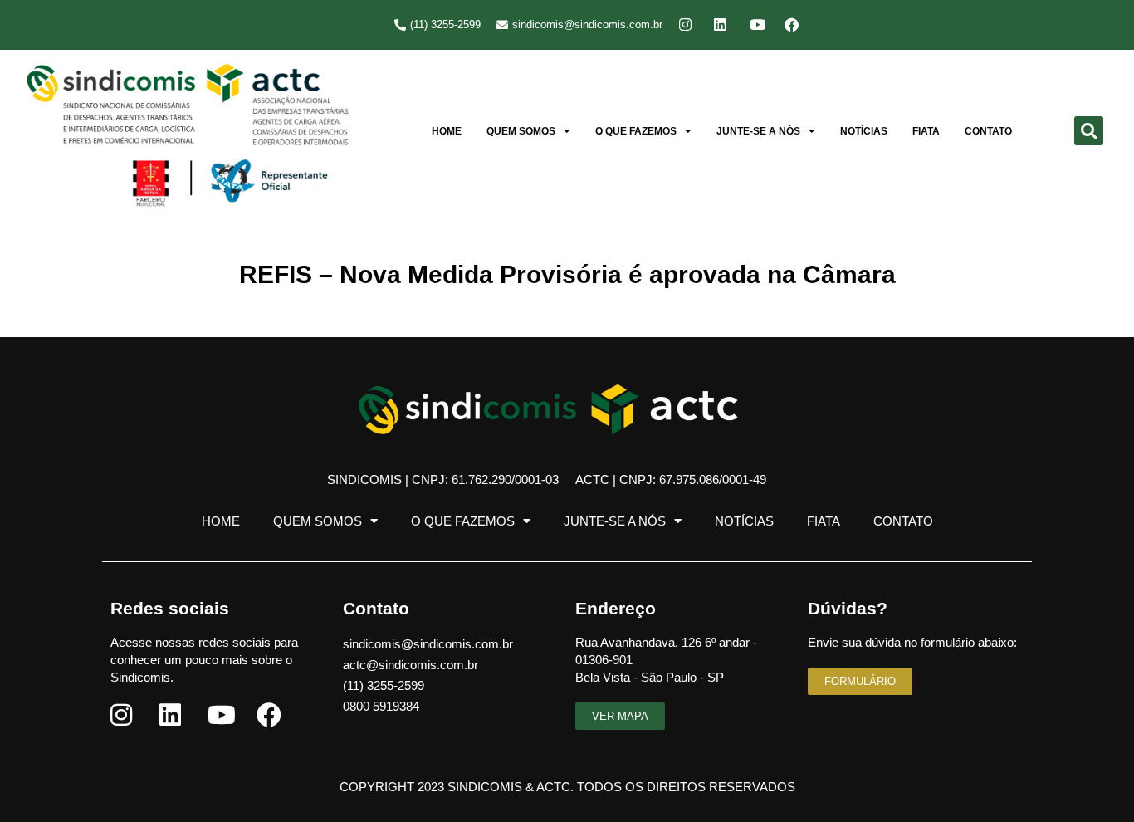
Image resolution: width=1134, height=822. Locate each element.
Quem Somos (520, 131)
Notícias (863, 131)
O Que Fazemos (636, 131)
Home (447, 131)
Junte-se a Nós (758, 131)
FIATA (926, 131)
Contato (988, 131)
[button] (1088, 130)
